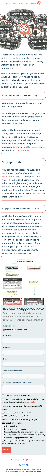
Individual (9, 329)
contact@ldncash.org (28, 460)
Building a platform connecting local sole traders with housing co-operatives (23, 442)
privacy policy (30, 402)
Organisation (21, 329)
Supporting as (9, 326)
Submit (6, 449)
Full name (7, 335)
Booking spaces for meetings (16, 429)
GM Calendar (22, 150)
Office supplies (10, 426)
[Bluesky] (23, 464)
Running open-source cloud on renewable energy (24, 434)
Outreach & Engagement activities (18, 437)
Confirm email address (12, 371)
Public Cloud (8, 177)
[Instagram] (20, 464)
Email (5, 359)
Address (6, 347)
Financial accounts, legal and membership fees (23, 432)
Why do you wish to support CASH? (17, 382)
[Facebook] (27, 464)
